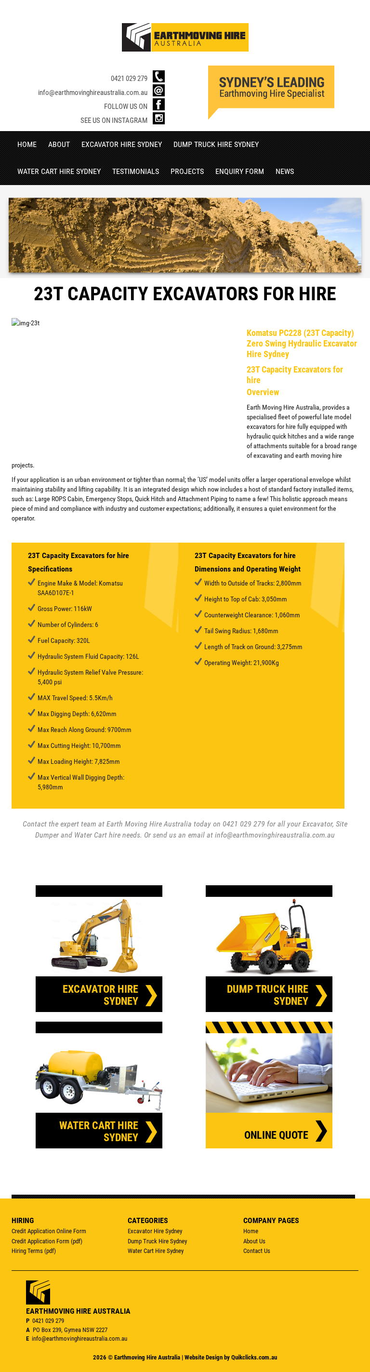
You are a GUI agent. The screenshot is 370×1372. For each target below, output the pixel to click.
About (59, 144)
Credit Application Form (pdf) (47, 1241)
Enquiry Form (239, 171)
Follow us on (125, 106)
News (285, 171)
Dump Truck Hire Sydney (216, 144)
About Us (254, 1241)
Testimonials (135, 171)
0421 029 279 (129, 78)
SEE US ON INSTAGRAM (113, 120)
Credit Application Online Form (49, 1231)
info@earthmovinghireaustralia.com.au (92, 92)
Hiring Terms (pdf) (34, 1250)
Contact (35, 823)
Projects (187, 171)
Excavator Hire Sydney (121, 144)
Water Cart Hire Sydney (59, 171)
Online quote (276, 1135)
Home (27, 144)
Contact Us (256, 1250)
